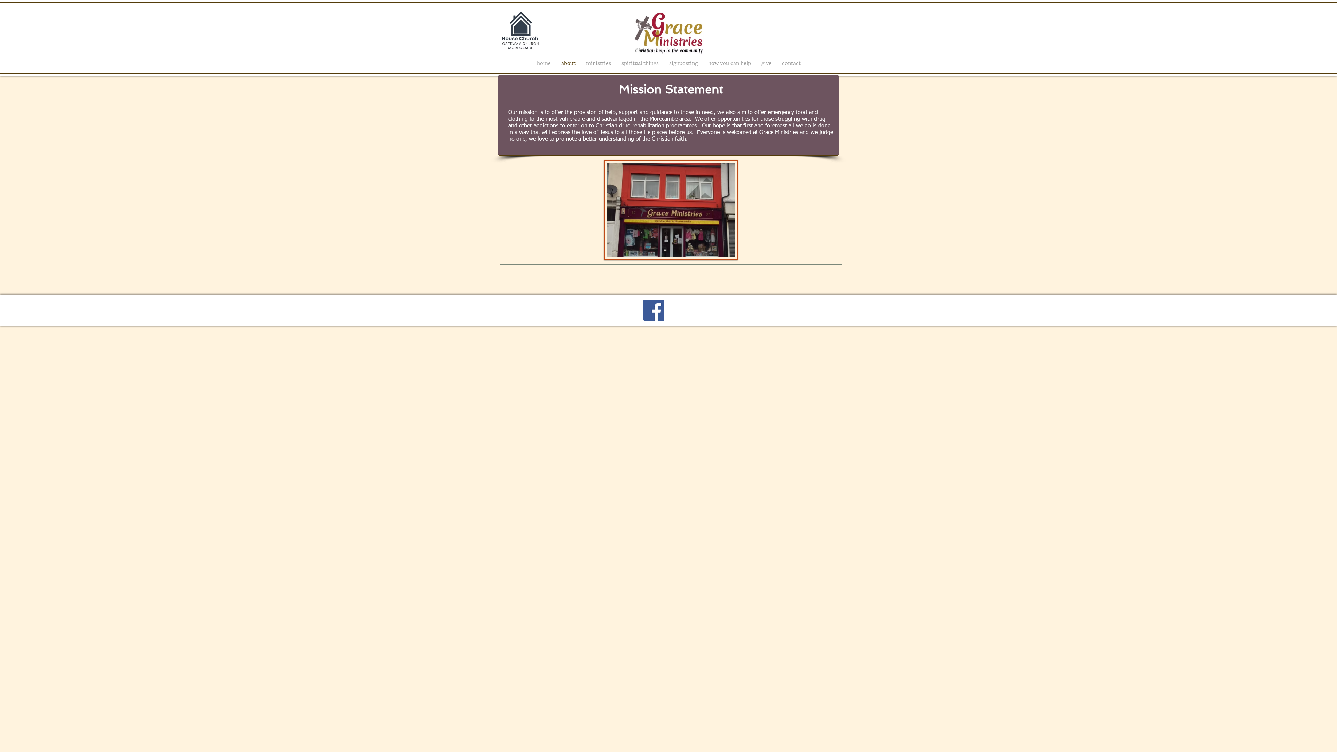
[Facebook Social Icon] (653, 310)
